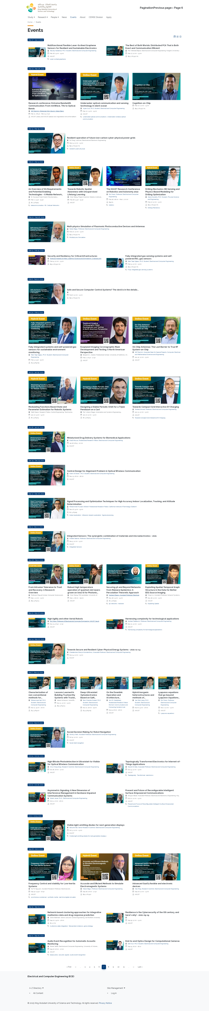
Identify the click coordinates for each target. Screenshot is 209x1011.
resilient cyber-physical (77, 149)
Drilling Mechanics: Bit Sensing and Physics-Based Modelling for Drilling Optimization (162, 192)
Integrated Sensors (75, 547)
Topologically (132, 775)
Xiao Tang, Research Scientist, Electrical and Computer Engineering (157, 889)
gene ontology (88, 926)
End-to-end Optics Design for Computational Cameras (152, 941)
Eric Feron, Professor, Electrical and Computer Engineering (168, 702)
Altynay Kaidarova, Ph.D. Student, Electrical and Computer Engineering (73, 50)
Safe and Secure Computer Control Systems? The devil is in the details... (103, 290)
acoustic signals (64, 955)
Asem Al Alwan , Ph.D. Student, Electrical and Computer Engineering (91, 473)
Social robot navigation (76, 743)
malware (121, 603)
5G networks (113, 603)
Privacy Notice (105, 1003)
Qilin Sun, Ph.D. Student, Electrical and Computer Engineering (148, 944)
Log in (114, 993)
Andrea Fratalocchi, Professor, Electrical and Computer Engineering (149, 621)
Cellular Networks (53, 205)
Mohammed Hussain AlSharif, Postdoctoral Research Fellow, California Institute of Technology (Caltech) (103, 506)
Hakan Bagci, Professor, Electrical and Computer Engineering (89, 229)
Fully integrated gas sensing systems (140, 269)
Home (30, 22)
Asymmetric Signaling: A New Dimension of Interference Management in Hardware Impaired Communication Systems (72, 793)
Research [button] (42, 17)
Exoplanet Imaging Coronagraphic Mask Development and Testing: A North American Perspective (102, 350)
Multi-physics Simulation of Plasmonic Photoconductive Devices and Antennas (106, 226)
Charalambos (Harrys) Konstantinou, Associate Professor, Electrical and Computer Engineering (100, 652)
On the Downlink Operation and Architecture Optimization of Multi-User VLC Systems (117, 697)
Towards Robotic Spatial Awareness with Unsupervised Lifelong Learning (82, 192)
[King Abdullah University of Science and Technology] (41, 7)
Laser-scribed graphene (58, 59)
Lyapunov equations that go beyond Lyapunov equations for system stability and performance (168, 697)
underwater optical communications (94, 117)
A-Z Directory (35, 988)
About (82, 17)
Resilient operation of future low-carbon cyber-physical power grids (101, 138)
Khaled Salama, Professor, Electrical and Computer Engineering (90, 538)
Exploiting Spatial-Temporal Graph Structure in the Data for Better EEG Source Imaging (162, 590)
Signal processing (107, 515)
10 (119, 967)
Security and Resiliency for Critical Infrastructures (72, 256)
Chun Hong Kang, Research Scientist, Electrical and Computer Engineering (74, 767)
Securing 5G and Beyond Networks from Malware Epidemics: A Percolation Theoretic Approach (123, 590)
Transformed (141, 775)
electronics (149, 775)
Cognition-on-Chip (141, 103)
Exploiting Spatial (153, 603)
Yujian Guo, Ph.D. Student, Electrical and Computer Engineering (104, 108)
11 (124, 967)
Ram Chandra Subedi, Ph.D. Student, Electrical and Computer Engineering (92, 702)
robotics (111, 205)
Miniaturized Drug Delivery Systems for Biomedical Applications (98, 438)
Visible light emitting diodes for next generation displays (87, 836)
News (64, 17)
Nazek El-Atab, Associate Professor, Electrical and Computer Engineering (151, 767)
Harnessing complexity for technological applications (152, 619)
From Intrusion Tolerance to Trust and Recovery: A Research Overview (45, 590)
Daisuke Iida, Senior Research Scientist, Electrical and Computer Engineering (94, 827)
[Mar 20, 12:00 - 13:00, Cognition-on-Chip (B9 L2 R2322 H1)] (156, 86)
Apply (109, 17)
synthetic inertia (53, 897)
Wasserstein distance (76, 926)
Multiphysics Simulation (77, 237)
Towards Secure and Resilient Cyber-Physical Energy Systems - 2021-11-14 (103, 650)
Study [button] (30, 17)
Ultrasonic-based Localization (91, 515)
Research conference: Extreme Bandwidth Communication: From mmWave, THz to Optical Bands (52, 106)
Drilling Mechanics (154, 208)
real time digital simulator (67, 897)
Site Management (115, 988)
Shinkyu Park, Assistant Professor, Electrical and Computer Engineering (92, 734)
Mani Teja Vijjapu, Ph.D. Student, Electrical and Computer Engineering (151, 261)
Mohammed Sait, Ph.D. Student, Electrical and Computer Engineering (38, 702)
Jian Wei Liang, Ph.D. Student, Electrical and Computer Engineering (142, 702)
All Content (38, 993)
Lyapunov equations (167, 713)
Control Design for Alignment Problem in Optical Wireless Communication (104, 471)
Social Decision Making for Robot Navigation (89, 732)
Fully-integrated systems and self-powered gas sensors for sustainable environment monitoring (52, 350)
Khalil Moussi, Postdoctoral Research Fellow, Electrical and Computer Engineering (96, 440)
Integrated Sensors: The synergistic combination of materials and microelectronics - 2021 (112, 536)
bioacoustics (54, 955)
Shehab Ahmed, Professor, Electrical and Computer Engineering (155, 409)
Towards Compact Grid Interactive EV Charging (155, 407)
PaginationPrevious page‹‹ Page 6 (161, 7)
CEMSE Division (96, 17)
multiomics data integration (59, 926)
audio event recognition (78, 955)
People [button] (54, 17)
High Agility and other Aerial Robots (65, 619)
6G (45, 205)
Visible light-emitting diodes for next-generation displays (95, 825)
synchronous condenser (39, 897)
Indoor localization (75, 515)
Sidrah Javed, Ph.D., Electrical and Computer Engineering (68, 798)
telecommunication (37, 205)
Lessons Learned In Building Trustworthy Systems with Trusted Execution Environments (65, 697)
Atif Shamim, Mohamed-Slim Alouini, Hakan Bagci (47, 111)
